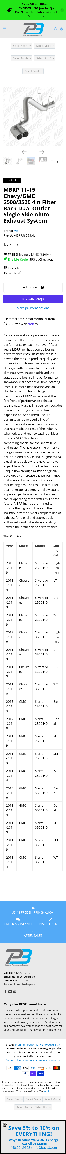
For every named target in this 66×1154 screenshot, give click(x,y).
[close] (4, 1125)
